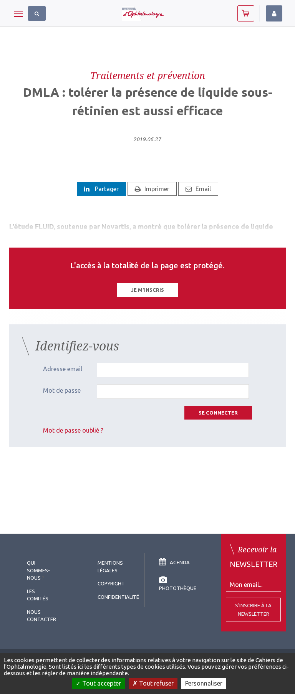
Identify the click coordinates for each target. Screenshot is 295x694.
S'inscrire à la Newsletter (253, 609)
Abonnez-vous (245, 13)
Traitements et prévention (147, 75)
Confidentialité (118, 597)
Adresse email (62, 368)
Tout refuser (156, 683)
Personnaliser (203, 683)
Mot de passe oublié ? (73, 430)
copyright (111, 583)
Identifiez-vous (274, 13)
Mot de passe (62, 390)
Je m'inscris (147, 289)
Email (203, 188)
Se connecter (218, 412)
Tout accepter (101, 683)
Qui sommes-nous (38, 570)
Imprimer (156, 188)
